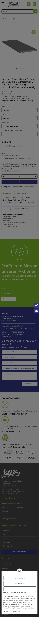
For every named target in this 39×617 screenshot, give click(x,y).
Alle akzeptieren (20, 578)
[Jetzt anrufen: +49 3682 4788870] (36, 305)
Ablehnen (20, 589)
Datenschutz (16, 611)
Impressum (6, 611)
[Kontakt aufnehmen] (36, 310)
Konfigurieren (19, 583)
